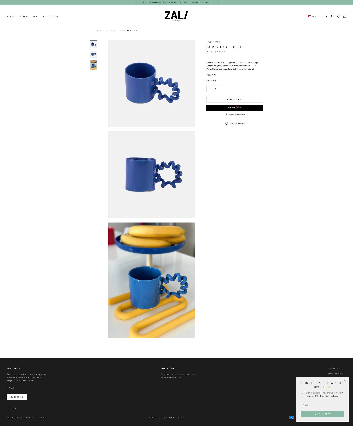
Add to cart (235, 99)
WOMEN (24, 16)
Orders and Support (336, 373)
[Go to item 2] (93, 54)
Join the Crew (322, 414)
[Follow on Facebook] (8, 408)
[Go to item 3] (93, 65)
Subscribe (17, 397)
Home (98, 31)
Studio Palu (213, 42)
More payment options (235, 114)
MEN (35, 16)
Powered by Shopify (174, 418)
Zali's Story (333, 368)
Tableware (111, 31)
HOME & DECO (50, 16)
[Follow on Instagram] (15, 408)
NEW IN (10, 16)
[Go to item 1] (93, 44)
